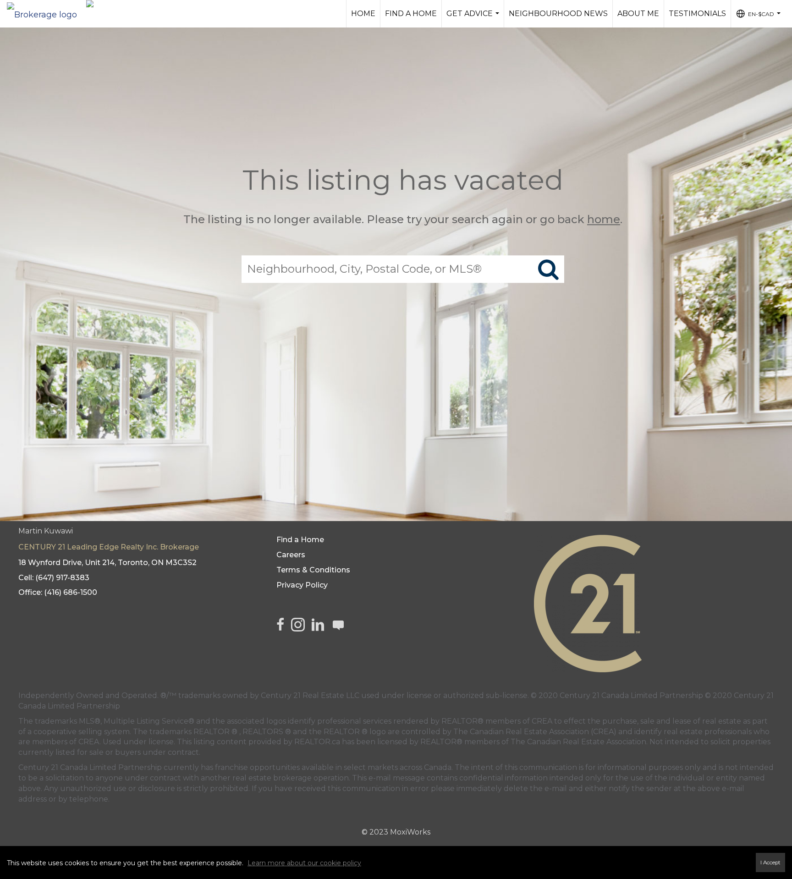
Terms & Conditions (313, 570)
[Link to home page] (46, 12)
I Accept (770, 862)
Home (363, 13)
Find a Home (411, 13)
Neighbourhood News (558, 13)
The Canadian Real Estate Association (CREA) (534, 731)
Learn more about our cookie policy (304, 863)
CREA (542, 721)
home (603, 219)
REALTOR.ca (317, 741)
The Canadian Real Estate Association (578, 741)
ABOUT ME (638, 13)
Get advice (473, 18)
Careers (290, 554)
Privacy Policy (302, 585)
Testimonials (697, 13)
